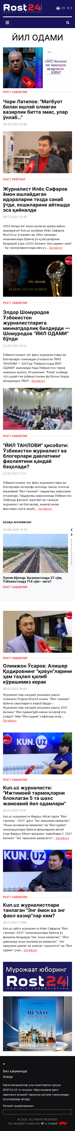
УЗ (63, 8)
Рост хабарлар (15, 92)
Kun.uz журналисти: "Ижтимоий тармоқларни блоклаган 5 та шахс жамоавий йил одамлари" (34, 795)
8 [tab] (71, 555)
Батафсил (55, 247)
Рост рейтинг (14, 179)
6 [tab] (71, 550)
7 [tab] (71, 553)
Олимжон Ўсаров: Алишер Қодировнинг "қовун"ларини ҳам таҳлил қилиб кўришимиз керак (37, 674)
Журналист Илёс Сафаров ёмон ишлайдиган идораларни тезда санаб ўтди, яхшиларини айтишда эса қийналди (36, 199)
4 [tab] (71, 546)
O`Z (69, 8)
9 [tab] (71, 557)
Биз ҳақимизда (15, 1071)
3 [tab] (71, 544)
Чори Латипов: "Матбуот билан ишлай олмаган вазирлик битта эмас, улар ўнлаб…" (35, 109)
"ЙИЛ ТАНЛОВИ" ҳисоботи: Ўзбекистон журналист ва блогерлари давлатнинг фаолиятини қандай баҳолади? (35, 456)
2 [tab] (71, 542)
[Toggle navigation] (7, 23)
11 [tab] (71, 561)
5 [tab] (71, 548)
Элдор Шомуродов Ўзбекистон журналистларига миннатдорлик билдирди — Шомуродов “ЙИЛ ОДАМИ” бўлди (36, 325)
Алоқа (8, 1077)
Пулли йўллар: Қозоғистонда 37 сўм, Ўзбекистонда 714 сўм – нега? (32, 579)
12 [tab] (71, 564)
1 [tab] (71, 539)
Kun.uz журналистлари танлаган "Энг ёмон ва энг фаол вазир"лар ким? (34, 910)
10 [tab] (71, 559)
